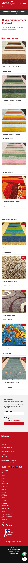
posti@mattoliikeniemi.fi (7, 447)
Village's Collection (5, 495)
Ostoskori (3, 511)
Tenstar (3, 494)
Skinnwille (4, 491)
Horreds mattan (5, 483)
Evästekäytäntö (14, 553)
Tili (2, 517)
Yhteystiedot (4, 520)
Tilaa (14, 423)
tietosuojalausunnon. (16, 420)
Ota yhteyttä (14, 547)
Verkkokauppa (4, 519)
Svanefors (4, 492)
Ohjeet (3, 510)
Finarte (3, 480)
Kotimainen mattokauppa (7, 508)
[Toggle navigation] (24, 3)
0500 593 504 (5, 443)
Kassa (3, 506)
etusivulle (4, 29)
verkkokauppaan (12, 29)
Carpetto (3, 475)
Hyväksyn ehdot (8, 417)
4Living (3, 472)
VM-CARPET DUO (5, 498)
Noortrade (4, 489)
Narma (3, 488)
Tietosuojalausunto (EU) (7, 513)
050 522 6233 (4, 444)
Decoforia (3, 477)
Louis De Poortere (5, 484)
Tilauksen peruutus (6, 514)
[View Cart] (21, 3)
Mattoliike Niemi (5, 486)
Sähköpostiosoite (8, 411)
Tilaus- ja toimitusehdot (7, 516)
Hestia (3, 481)
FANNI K (3, 478)
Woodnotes (4, 500)
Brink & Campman (5, 474)
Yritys (3, 522)
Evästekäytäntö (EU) (6, 505)
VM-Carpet (4, 497)
